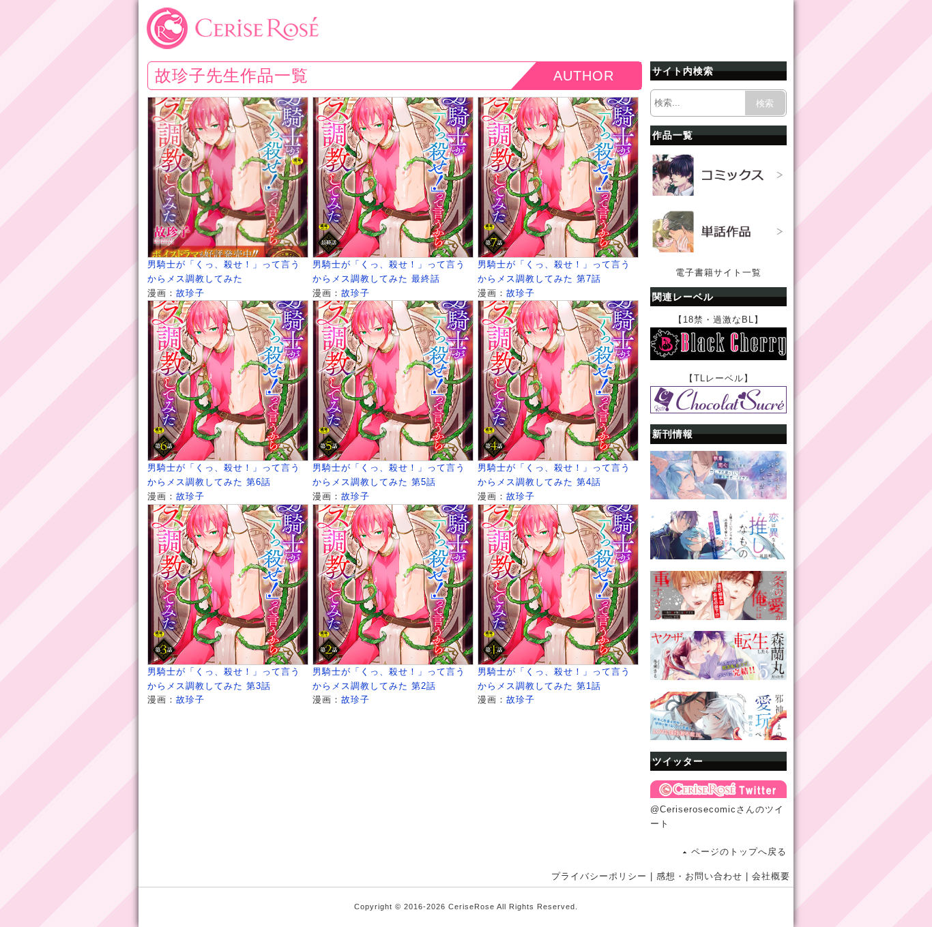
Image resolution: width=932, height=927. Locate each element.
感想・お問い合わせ (699, 876)
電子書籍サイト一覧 (718, 272)
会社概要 (771, 876)
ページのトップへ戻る (739, 852)
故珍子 (190, 293)
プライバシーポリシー (599, 876)
